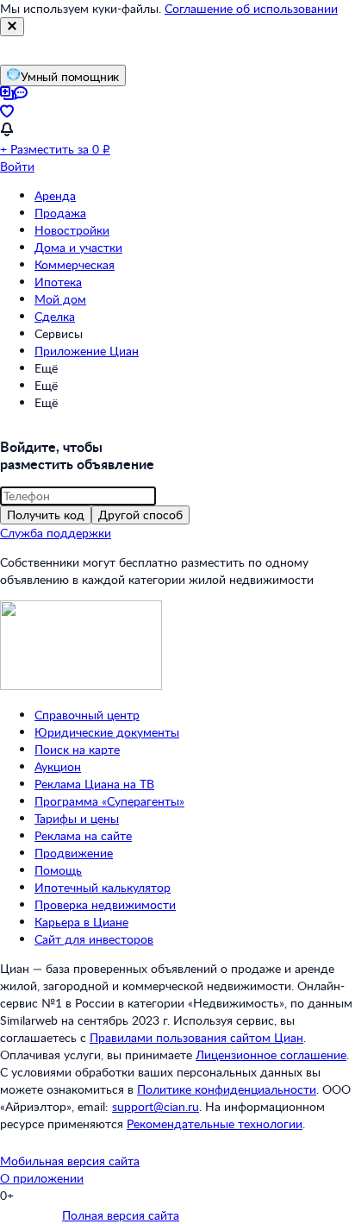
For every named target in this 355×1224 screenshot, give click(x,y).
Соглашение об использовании (251, 8)
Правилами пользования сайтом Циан (196, 1037)
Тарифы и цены (76, 818)
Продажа (60, 212)
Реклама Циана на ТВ (94, 783)
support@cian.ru (155, 1106)
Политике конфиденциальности (226, 1089)
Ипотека (58, 281)
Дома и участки (78, 247)
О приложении (42, 1178)
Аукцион (57, 766)
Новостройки (71, 230)
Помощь (58, 870)
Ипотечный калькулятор (102, 887)
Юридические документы (106, 732)
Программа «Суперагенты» (109, 801)
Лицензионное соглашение (271, 1054)
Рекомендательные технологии (214, 1123)
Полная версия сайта (120, 1215)
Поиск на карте (77, 749)
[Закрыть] (12, 26)
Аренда (55, 195)
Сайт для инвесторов (93, 939)
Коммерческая (74, 264)
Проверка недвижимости (105, 904)
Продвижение (73, 852)
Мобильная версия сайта (70, 1160)
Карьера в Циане (81, 921)
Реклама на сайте (83, 835)
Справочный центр (87, 714)
